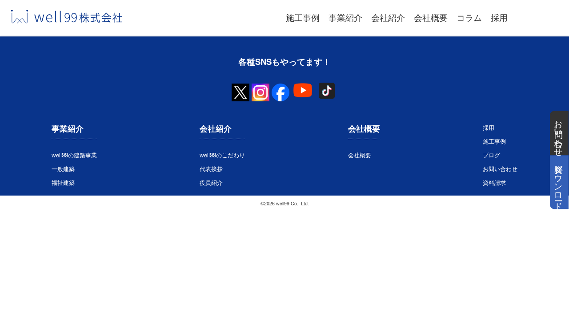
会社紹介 (388, 17)
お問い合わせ (559, 133)
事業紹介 (345, 17)
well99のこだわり (222, 155)
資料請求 (494, 182)
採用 (499, 17)
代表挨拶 (211, 168)
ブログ (491, 155)
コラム (469, 17)
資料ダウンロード (559, 182)
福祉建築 (63, 182)
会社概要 (431, 17)
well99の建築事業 (74, 155)
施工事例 (303, 17)
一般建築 (63, 168)
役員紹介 (211, 182)
